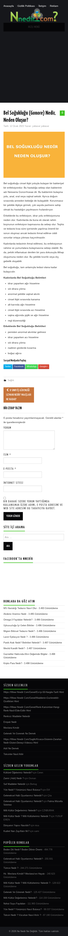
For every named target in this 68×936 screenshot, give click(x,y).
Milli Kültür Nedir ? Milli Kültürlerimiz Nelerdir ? (26, 816)
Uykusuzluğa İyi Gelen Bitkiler (18, 625)
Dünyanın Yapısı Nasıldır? (16, 825)
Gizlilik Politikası (26, 6)
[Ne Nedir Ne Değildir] (34, 15)
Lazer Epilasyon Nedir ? (15, 637)
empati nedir (10, 722)
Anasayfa (8, 6)
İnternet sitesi (13, 483)
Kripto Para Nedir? (12, 663)
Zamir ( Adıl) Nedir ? (13, 778)
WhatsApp (31, 366)
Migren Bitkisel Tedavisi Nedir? (19, 631)
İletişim (42, 6)
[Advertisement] (34, 67)
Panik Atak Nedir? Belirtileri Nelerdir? (22, 642)
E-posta (9, 469)
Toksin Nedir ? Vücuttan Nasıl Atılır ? (22, 915)
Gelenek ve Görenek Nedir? (17, 892)
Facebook (19, 366)
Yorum (7, 428)
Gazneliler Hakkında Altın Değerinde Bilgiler (25, 654)
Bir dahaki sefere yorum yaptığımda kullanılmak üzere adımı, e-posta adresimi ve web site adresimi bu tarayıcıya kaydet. (33, 505)
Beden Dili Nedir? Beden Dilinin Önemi (22, 849)
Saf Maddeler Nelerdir (14, 784)
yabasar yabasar (40, 126)
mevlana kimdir (11, 728)
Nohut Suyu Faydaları (14, 903)
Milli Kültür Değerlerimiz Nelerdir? (20, 810)
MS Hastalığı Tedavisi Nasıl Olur (20, 608)
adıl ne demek (11, 748)
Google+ (44, 366)
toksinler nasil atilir (13, 754)
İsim (7, 454)
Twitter (8, 366)
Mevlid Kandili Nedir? (14, 648)
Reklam (54, 6)
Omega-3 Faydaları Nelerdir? (17, 620)
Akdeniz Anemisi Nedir (14, 614)
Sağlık (11, 380)
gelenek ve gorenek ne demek (19, 733)
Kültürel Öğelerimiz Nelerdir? (17, 772)
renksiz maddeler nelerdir (16, 716)
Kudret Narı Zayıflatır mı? (16, 831)
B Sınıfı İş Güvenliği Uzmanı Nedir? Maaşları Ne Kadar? (18, 395)
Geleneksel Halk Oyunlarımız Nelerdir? (23, 795)
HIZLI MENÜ (34, 27)
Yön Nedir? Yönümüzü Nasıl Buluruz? (22, 790)
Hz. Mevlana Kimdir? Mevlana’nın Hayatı (24, 874)
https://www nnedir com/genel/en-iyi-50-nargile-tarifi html (33, 692)
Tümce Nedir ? (10, 868)
